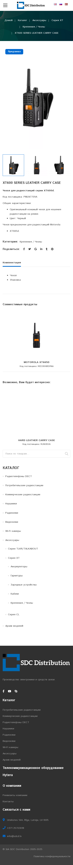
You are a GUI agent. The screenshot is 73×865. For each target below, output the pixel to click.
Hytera (8, 775)
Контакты (8, 801)
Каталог (22, 20)
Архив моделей (14, 626)
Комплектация (12, 262)
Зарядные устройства (23, 585)
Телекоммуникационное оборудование (33, 768)
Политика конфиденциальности (52, 856)
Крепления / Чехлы (34, 27)
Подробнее (36, 358)
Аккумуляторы (19, 566)
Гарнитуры (17, 575)
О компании (12, 786)
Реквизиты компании (15, 795)
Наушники (11, 503)
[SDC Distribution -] (31, 5)
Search (66, 453)
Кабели (15, 594)
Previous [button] (4, 97)
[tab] (13, 263)
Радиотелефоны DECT (18, 476)
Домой (9, 20)
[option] (36, 97)
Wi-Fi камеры (13, 531)
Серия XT (57, 20)
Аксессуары (39, 20)
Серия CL (13, 614)
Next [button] (68, 97)
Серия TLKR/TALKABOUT (23, 549)
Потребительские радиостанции (24, 485)
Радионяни (11, 513)
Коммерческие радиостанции (22, 494)
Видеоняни (11, 522)
